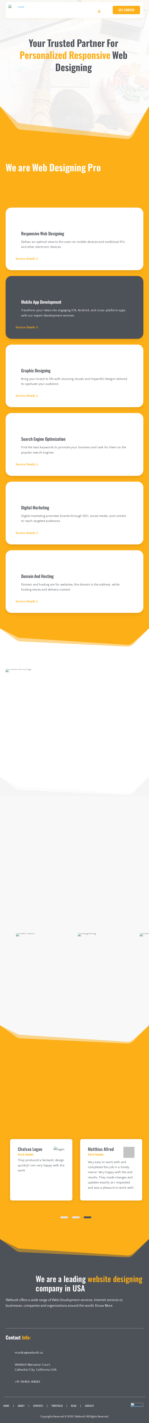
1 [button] (64, 1217)
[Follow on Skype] (38, 1318)
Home (6, 1405)
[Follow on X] (19, 1318)
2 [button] (76, 1217)
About (21, 1405)
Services (38, 1405)
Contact (89, 1405)
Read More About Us (28, 779)
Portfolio (57, 1405)
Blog (73, 1405)
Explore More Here (74, 1004)
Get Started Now (56, 100)
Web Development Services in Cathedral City (103, 715)
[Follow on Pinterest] (29, 1318)
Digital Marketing (75, 1108)
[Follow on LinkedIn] (9, 1318)
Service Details (25, 258)
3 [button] (87, 1217)
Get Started (126, 10)
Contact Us (96, 100)
